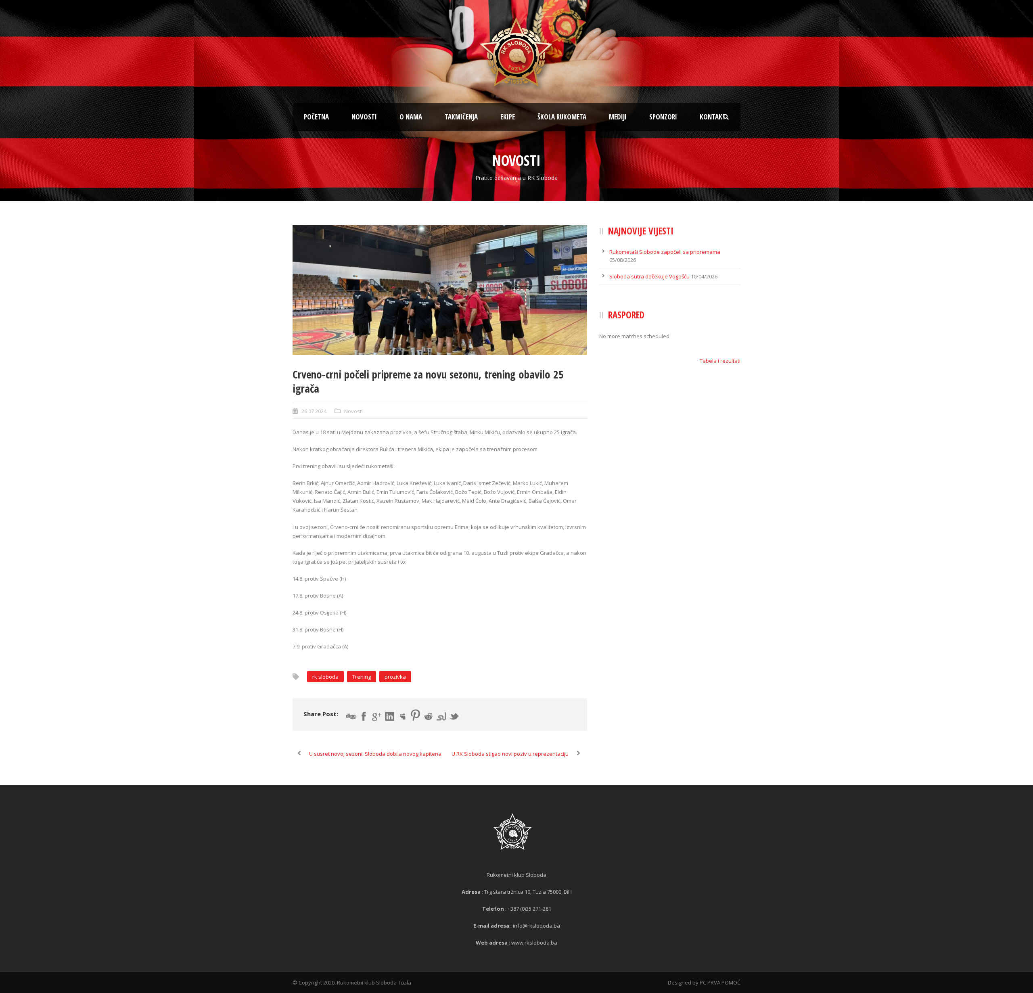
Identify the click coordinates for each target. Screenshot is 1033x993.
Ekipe (507, 116)
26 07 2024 (313, 411)
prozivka (395, 676)
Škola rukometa (561, 116)
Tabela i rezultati (720, 360)
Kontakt (713, 116)
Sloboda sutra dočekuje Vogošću (649, 276)
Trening (361, 676)
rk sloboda (325, 676)
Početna (316, 116)
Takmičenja (461, 116)
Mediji (618, 116)
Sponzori (663, 116)
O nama (410, 116)
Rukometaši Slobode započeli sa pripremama (664, 251)
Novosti (364, 116)
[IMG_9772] (440, 290)
